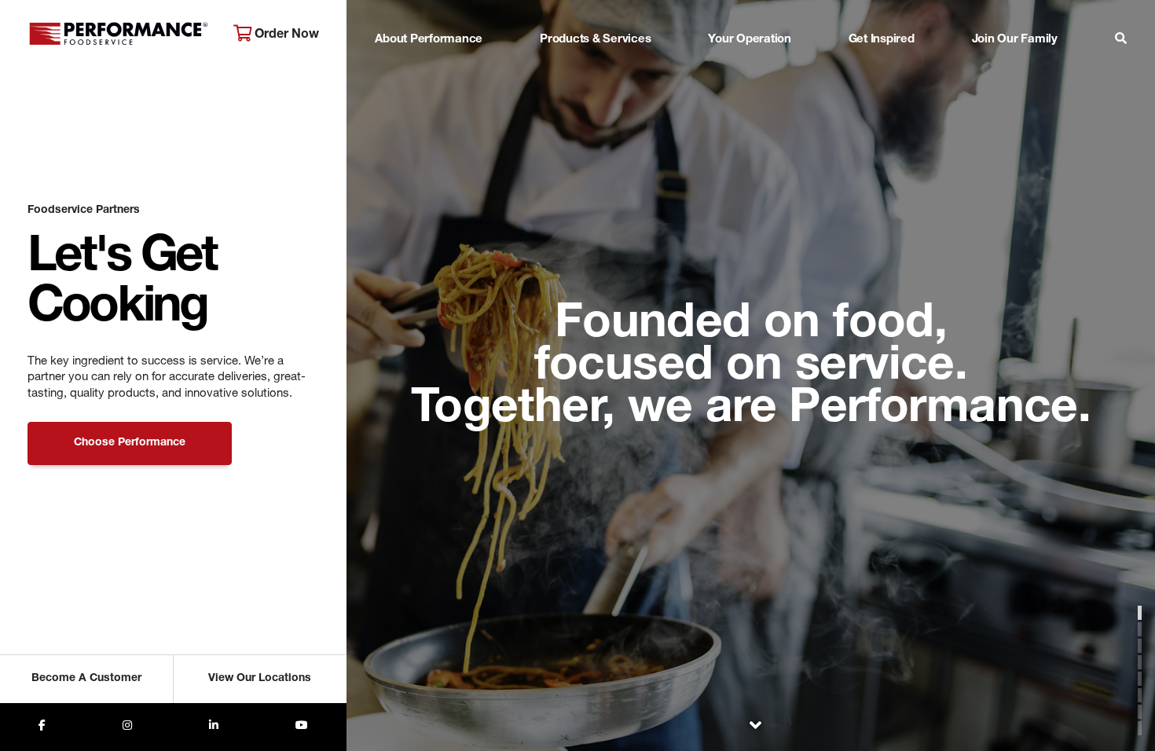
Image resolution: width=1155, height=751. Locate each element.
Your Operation (749, 40)
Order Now (285, 35)
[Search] (1121, 40)
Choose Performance (129, 443)
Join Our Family (1015, 40)
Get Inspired (882, 40)
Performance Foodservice (119, 35)
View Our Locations (259, 678)
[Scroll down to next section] (754, 728)
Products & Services (595, 40)
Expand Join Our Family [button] (1015, 70)
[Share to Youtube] (301, 727)
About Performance (428, 40)
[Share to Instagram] (127, 727)
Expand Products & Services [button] (595, 70)
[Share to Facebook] (42, 727)
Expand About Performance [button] (428, 70)
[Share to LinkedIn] (213, 727)
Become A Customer (86, 678)
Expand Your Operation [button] (749, 70)
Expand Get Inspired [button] (881, 70)
